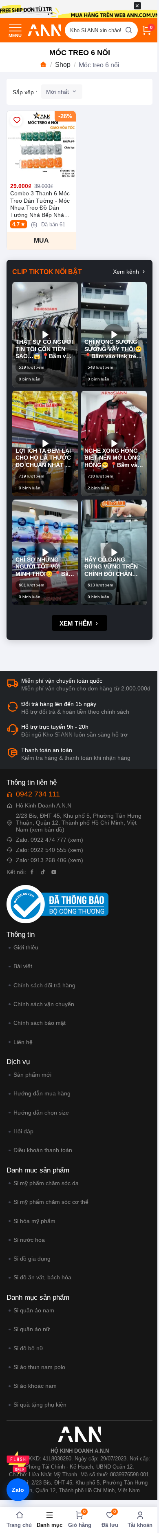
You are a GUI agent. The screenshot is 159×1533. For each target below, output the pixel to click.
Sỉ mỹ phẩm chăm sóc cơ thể (50, 1202)
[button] (45, 334)
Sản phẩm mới (32, 1074)
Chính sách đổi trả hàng (44, 985)
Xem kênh (127, 271)
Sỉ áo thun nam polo (39, 1367)
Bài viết (22, 966)
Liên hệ (22, 1042)
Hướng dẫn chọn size (40, 1112)
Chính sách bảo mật (39, 1023)
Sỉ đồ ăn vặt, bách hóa (42, 1277)
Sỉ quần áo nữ (31, 1329)
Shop (63, 64)
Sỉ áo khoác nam (34, 1386)
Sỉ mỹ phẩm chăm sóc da (45, 1183)
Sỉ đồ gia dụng (31, 1258)
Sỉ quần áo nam (33, 1310)
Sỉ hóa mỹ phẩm (34, 1221)
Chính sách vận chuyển (43, 1004)
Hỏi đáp (23, 1131)
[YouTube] (54, 871)
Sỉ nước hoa (28, 1240)
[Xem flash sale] (18, 1462)
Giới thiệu (25, 947)
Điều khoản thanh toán (42, 1150)
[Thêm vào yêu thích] (16, 120)
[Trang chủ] (43, 65)
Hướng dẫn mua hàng (41, 1093)
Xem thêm (77, 623)
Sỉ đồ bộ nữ (28, 1348)
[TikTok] (43, 871)
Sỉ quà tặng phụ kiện (39, 1404)
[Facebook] (32, 871)
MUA (41, 240)
